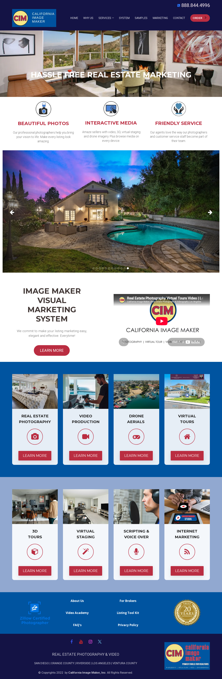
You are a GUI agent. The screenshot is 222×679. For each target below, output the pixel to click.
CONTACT (179, 18)
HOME (74, 18)
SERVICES (105, 18)
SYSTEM (124, 18)
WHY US (88, 18)
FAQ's (77, 625)
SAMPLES (141, 18)
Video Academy (77, 613)
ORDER (197, 17)
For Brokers (127, 601)
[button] (19, 211)
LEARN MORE (52, 350)
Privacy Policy (128, 625)
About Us (77, 601)
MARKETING (160, 18)
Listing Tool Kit (128, 613)
